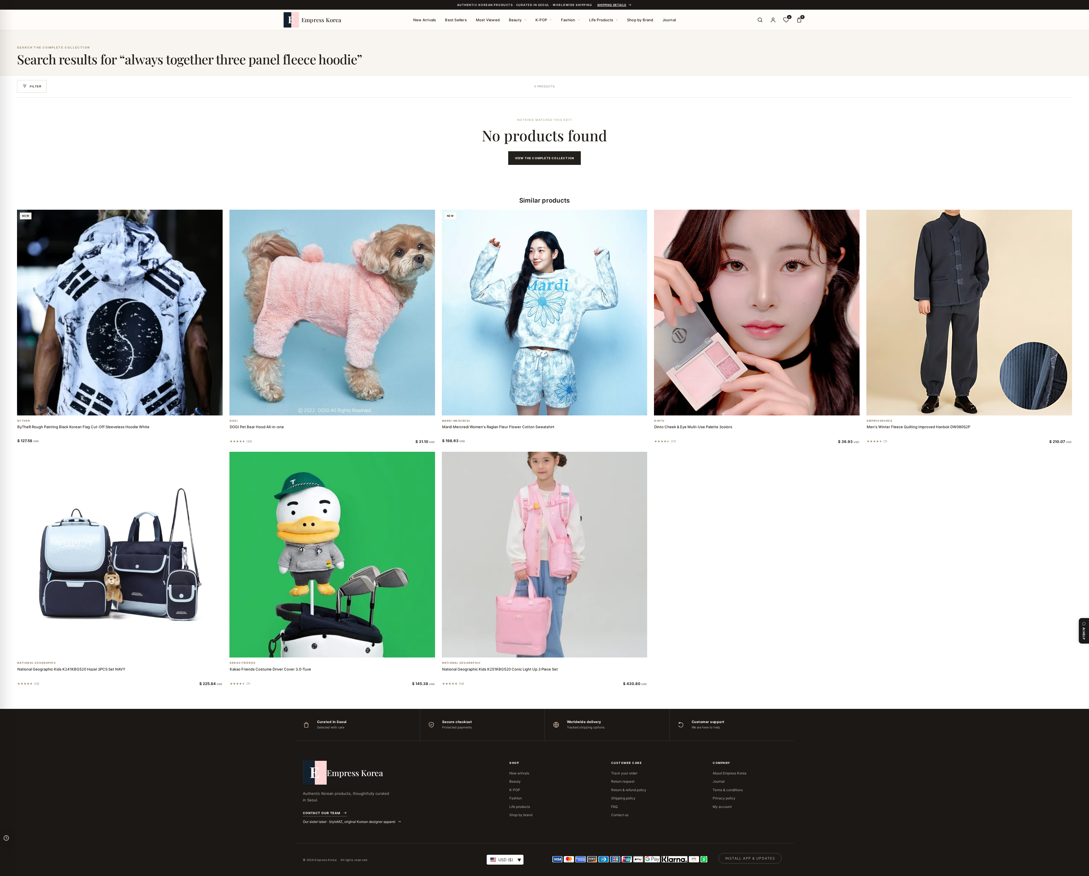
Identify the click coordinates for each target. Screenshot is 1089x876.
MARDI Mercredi (456, 420)
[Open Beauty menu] (525, 20)
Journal (669, 20)
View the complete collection (544, 158)
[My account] (773, 20)
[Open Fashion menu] (578, 20)
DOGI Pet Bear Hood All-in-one (257, 427)
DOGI (234, 420)
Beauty (515, 20)
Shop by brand (520, 815)
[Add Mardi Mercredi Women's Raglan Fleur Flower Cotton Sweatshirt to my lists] (551, 408)
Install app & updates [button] (750, 858)
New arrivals (519, 773)
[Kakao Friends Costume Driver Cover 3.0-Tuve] (332, 554)
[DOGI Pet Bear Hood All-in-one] (332, 312)
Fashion (568, 20)
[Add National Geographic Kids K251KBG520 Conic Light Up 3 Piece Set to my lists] (551, 650)
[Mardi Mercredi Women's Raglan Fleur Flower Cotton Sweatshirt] (544, 312)
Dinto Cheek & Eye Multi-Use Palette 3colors (693, 427)
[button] (113, 408)
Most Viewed (488, 20)
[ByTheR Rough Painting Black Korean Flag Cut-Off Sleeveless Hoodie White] (120, 312)
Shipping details (611, 5)
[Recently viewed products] (6, 838)
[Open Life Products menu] (616, 20)
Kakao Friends (243, 662)
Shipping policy (623, 798)
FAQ (614, 806)
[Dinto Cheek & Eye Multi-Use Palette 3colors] (757, 312)
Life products (519, 806)
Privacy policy (724, 798)
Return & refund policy (628, 790)
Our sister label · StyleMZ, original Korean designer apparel (349, 822)
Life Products (601, 20)
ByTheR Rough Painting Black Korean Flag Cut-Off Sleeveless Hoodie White (83, 427)
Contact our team (321, 813)
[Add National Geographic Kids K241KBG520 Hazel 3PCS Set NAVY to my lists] (126, 650)
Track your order (624, 773)
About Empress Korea (729, 773)
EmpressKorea (879, 420)
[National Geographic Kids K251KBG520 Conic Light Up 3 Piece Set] (544, 554)
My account (722, 806)
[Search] (760, 20)
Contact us (619, 815)
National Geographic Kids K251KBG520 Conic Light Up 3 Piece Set (500, 669)
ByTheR (23, 420)
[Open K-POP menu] (550, 20)
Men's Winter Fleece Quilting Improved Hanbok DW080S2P (918, 427)
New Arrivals (424, 20)
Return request (622, 781)
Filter (35, 86)
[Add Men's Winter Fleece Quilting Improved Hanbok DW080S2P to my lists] (976, 408)
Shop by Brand (640, 20)
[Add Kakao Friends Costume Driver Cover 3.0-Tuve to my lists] (339, 650)
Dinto (659, 420)
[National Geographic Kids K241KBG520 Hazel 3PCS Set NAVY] (120, 554)
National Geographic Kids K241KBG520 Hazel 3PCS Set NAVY (71, 669)
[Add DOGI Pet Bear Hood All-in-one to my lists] (339, 408)
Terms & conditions (728, 790)
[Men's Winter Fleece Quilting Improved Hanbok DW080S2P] (969, 312)
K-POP (541, 20)
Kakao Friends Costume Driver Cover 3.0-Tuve (270, 669)
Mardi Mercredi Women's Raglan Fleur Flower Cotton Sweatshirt (498, 427)
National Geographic (36, 662)
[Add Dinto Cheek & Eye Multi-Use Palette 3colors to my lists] (764, 408)
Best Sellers (456, 20)
